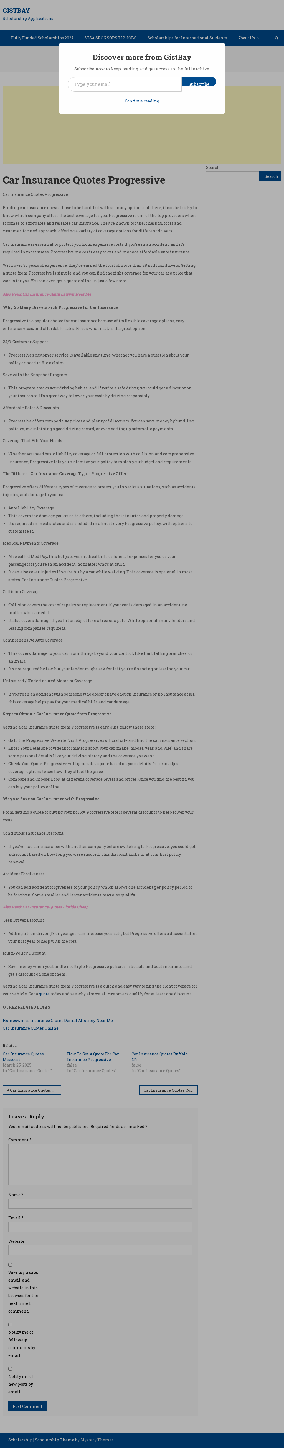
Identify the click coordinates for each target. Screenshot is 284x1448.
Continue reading (142, 101)
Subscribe (199, 83)
